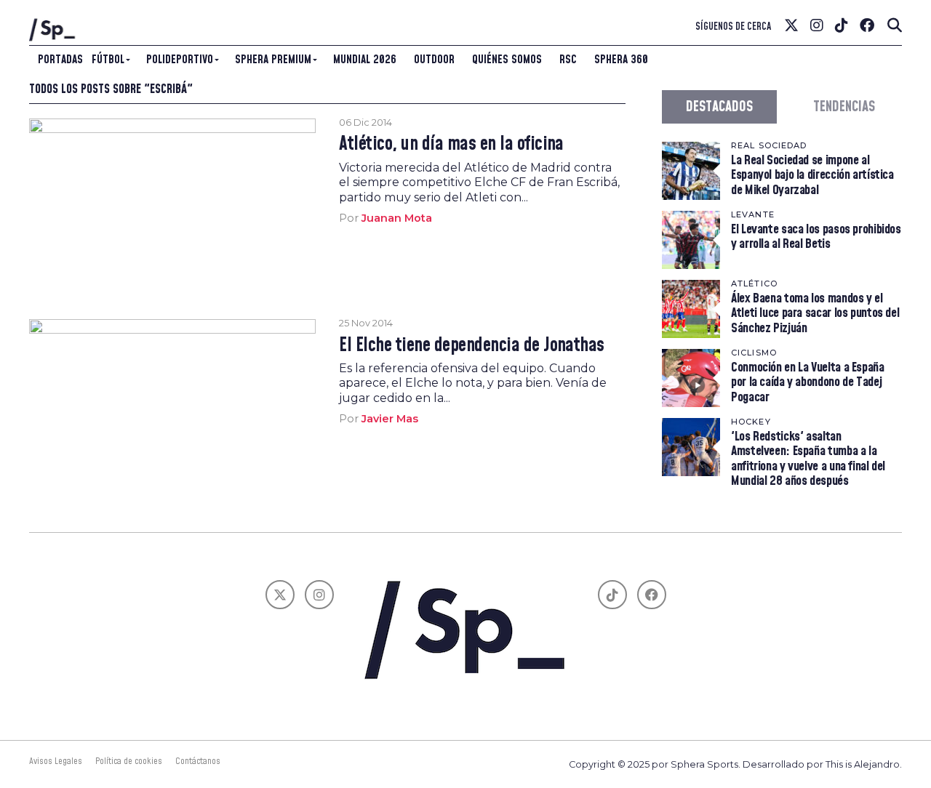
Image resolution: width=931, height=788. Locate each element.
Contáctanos (197, 761)
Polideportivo (179, 60)
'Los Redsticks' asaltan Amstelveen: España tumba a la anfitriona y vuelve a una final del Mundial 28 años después (808, 458)
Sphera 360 (621, 60)
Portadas (60, 60)
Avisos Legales (55, 761)
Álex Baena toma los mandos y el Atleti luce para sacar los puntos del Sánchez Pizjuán (815, 313)
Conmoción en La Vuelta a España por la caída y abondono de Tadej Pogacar (807, 382)
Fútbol (108, 60)
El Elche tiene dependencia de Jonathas (471, 346)
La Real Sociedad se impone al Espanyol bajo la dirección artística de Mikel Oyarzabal (812, 174)
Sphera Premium (273, 60)
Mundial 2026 (364, 60)
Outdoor (434, 60)
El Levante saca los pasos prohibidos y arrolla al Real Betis (816, 236)
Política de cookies (128, 761)
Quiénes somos (507, 60)
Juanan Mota (396, 218)
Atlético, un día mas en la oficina (451, 144)
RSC (568, 60)
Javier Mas (389, 418)
